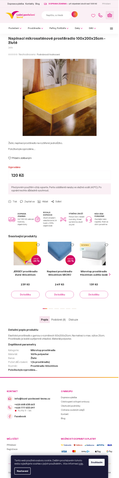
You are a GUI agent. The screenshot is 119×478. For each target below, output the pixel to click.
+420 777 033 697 (25, 407)
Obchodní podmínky (70, 405)
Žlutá (33, 358)
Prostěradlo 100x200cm (44, 365)
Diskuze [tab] (73, 319)
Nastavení (22, 471)
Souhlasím (96, 462)
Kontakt (64, 414)
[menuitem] (15, 28)
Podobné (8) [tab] (58, 319)
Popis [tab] (44, 319)
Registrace (12, 449)
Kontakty (29, 3)
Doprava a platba (16, 3)
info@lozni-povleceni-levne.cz (32, 398)
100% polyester (40, 354)
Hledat (75, 14)
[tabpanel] (25, 272)
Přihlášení (11, 445)
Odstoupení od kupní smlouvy (75, 401)
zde (81, 463)
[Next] (109, 274)
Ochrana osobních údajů (72, 410)
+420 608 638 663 (25, 404)
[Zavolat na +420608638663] (100, 15)
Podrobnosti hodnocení (48, 54)
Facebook (20, 416)
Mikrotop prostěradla (43, 350)
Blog (37, 3)
